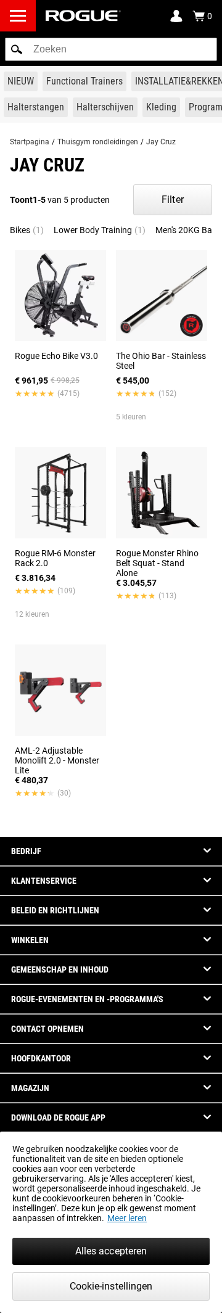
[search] (111, 49)
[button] (16, 49)
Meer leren (127, 1218)
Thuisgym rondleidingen (97, 142)
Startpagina (29, 142)
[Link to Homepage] (83, 15)
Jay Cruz (161, 142)
